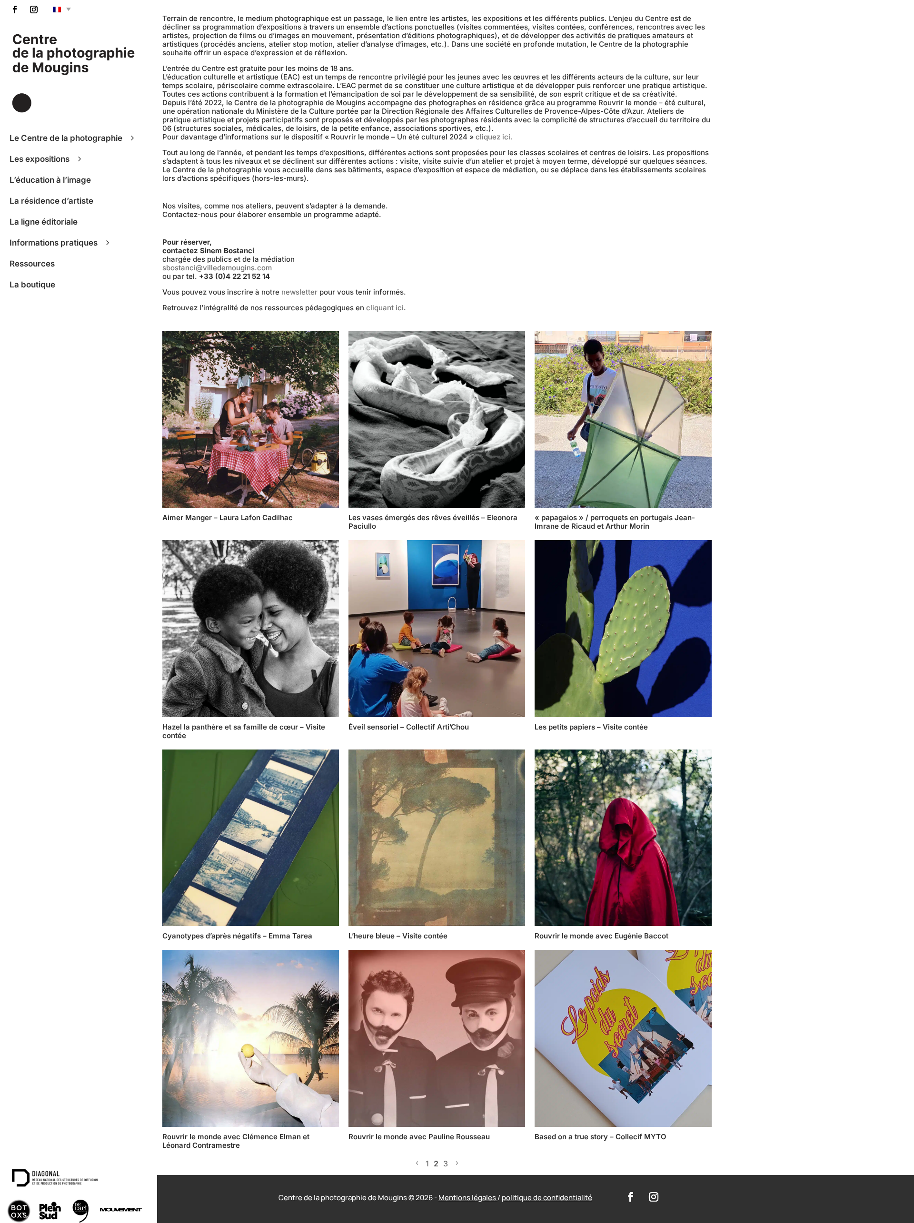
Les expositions (40, 161)
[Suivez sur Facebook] (14, 9)
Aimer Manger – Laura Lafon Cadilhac (227, 517)
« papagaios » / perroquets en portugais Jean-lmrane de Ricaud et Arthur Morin (615, 522)
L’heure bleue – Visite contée (397, 935)
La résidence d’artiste (51, 203)
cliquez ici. (494, 136)
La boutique (32, 286)
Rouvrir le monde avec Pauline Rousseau (419, 1136)
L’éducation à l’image (50, 182)
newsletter (299, 291)
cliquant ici (385, 307)
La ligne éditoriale (44, 224)
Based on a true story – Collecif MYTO (600, 1136)
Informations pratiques (54, 245)
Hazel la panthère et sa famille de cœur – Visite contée (243, 731)
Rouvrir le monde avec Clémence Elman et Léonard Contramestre (235, 1141)
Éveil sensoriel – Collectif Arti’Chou (408, 726)
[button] (62, 8)
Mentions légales (467, 1198)
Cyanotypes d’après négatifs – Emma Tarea (237, 935)
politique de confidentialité (547, 1198)
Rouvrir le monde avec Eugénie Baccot (602, 935)
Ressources (32, 265)
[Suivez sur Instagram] (33, 9)
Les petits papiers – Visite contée (591, 726)
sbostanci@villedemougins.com (217, 267)
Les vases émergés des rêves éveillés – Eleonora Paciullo (432, 522)
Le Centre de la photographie (66, 140)
